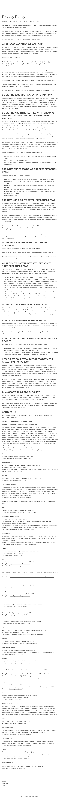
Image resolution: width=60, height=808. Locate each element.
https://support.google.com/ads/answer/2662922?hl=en (20, 529)
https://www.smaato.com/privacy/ (18, 652)
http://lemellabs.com (12, 417)
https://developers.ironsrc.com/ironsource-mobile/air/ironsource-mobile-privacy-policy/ (32, 576)
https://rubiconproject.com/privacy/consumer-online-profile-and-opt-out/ (24, 634)
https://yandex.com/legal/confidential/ (19, 697)
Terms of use (24, 796)
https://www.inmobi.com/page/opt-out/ (16, 566)
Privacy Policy (5, 783)
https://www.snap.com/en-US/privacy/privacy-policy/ (23, 643)
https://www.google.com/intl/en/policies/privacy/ (18, 758)
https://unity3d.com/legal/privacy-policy (20, 663)
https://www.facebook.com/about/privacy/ (20, 497)
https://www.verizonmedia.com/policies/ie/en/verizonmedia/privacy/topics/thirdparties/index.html (29, 678)
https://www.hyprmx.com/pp (17, 553)
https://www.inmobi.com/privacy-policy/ (20, 564)
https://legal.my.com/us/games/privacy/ (20, 596)
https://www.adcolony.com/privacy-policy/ (20, 458)
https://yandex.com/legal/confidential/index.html (14, 768)
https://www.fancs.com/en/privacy (18, 606)
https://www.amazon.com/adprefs (13, 471)
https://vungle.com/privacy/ (15, 689)
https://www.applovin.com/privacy (18, 480)
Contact (4, 781)
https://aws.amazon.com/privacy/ (18, 467)
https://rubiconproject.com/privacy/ (19, 632)
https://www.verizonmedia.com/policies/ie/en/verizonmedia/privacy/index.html (30, 674)
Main (3, 779)
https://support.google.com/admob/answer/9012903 (43, 525)
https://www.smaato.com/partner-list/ (14, 654)
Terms (3, 785)
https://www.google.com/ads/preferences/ (25, 544)
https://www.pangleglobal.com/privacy (20, 623)
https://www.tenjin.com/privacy (18, 723)
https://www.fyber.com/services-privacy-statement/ (23, 512)
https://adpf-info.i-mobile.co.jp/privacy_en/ (20, 587)
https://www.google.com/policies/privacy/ (16, 523)
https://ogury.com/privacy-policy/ (18, 615)
